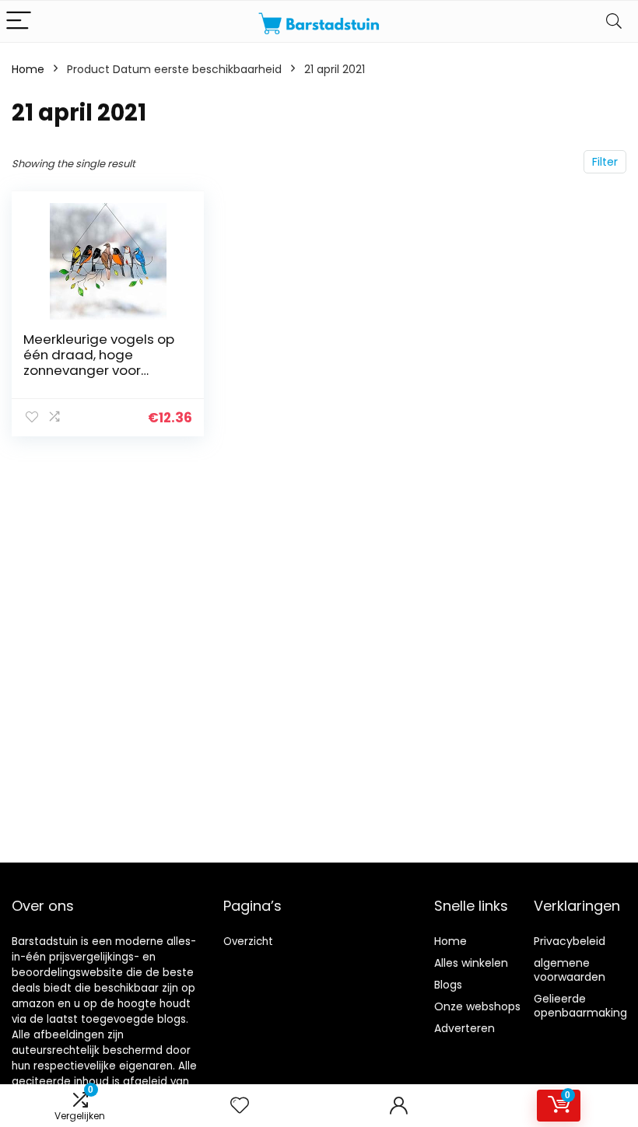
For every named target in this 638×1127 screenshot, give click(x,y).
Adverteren (464, 1028)
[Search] (614, 21)
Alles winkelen (471, 963)
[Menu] (18, 21)
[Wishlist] (239, 1105)
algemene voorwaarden (569, 970)
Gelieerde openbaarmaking (580, 1005)
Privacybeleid (569, 941)
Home (28, 69)
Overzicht (248, 941)
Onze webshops (477, 1006)
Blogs (448, 984)
